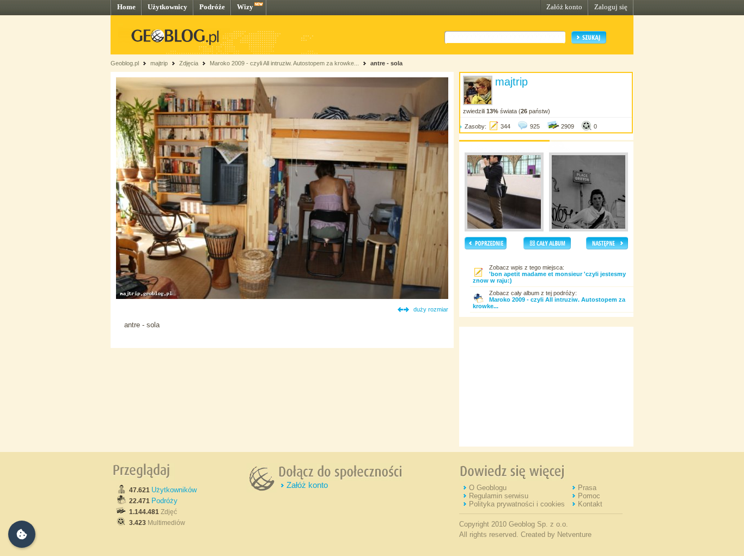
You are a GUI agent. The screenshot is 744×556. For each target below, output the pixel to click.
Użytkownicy (167, 7)
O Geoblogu (488, 488)
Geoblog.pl (125, 63)
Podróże (212, 7)
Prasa (587, 488)
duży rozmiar (430, 309)
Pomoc (589, 496)
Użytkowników (174, 490)
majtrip (159, 63)
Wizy (245, 7)
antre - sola (386, 63)
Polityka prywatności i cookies (517, 504)
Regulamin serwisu (498, 496)
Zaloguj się (610, 7)
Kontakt (590, 504)
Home (126, 7)
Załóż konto (564, 7)
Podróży (164, 501)
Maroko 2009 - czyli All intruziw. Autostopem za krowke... (284, 63)
